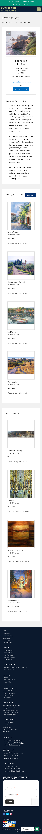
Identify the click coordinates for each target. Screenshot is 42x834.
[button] (39, 9)
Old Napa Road (13, 382)
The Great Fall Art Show (10, 712)
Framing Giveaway (9, 657)
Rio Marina (11, 332)
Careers (5, 677)
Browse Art (6, 633)
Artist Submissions (9, 680)
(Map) (22, 743)
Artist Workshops (8, 695)
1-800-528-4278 (27, 2)
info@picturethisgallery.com (16, 771)
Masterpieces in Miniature (11, 705)
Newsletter (6, 731)
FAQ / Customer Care (10, 729)
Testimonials (7, 727)
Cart (16, 4)
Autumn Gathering (14, 450)
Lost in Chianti (12, 232)
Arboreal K (11, 500)
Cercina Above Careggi (16, 282)
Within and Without (15, 550)
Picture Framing (8, 650)
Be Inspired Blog (8, 722)
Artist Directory (8, 636)
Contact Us (24, 4)
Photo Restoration (8, 670)
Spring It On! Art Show (10, 708)
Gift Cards (6, 675)
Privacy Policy (7, 682)
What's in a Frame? (9, 693)
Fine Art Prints (7, 642)
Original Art (6, 640)
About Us (6, 725)
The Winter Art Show (9, 715)
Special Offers (7, 653)
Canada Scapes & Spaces (11, 710)
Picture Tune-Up (8, 655)
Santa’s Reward (13, 600)
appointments (7, 758)
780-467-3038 (13, 2)
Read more (21, 225)
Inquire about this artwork (21, 82)
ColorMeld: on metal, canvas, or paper (15, 667)
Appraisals (6, 638)
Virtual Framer (7, 659)
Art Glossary (7, 698)
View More (30, 195)
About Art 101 (7, 691)
